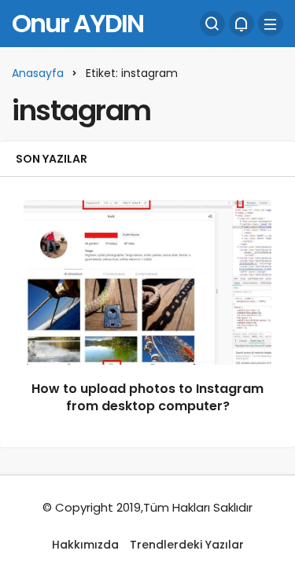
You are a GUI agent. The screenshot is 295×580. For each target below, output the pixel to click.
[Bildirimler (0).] (241, 23)
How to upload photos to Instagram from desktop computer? (147, 397)
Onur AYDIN (77, 23)
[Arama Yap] (212, 23)
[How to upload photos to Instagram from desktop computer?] (147, 282)
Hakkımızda (85, 544)
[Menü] (270, 23)
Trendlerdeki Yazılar (187, 544)
